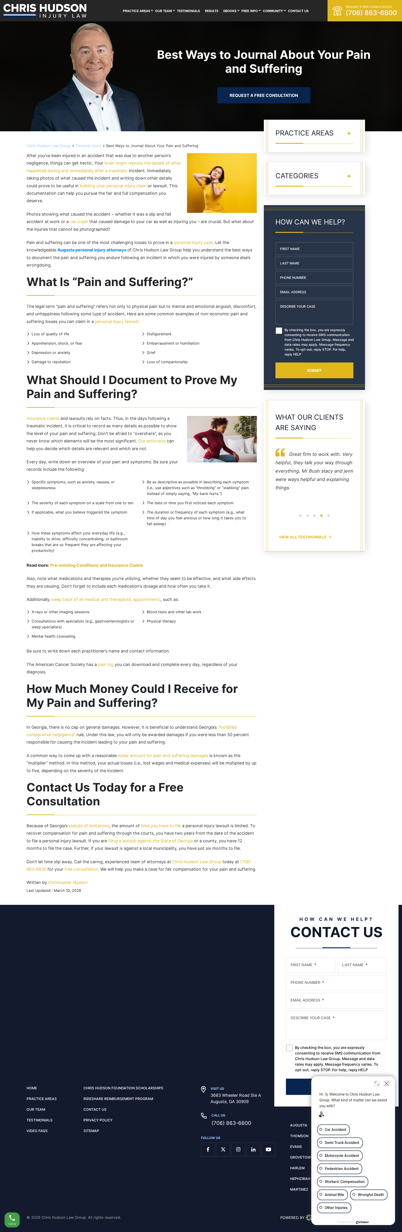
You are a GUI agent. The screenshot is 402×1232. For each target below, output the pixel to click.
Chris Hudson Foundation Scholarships (123, 1088)
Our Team (163, 11)
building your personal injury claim (113, 185)
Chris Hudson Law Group (196, 861)
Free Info (249, 11)
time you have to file (161, 825)
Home (32, 1088)
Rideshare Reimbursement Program (118, 1099)
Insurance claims (43, 418)
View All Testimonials (302, 537)
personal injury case (193, 242)
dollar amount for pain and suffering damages (163, 755)
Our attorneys (152, 440)
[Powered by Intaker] (362, 1222)
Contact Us (298, 11)
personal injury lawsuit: (117, 321)
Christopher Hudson (68, 882)
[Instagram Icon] (238, 1149)
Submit (314, 370)
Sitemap (91, 1131)
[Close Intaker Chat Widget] (386, 1083)
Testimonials (188, 11)
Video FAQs (37, 1131)
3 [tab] (314, 518)
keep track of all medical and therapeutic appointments (106, 599)
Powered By (292, 1217)
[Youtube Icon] (268, 1149)
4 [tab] (321, 518)
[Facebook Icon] (208, 1149)
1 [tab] (300, 518)
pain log (106, 664)
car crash (79, 221)
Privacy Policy (98, 1120)
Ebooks (229, 11)
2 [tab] (307, 518)
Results (211, 11)
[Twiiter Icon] (223, 1149)
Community (273, 11)
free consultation (81, 869)
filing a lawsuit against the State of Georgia (150, 840)
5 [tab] (328, 518)
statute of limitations (89, 825)
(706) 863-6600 (231, 1123)
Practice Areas (136, 11)
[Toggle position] (377, 1083)
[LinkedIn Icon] (253, 1149)
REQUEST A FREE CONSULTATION (264, 95)
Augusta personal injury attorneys (91, 249)
